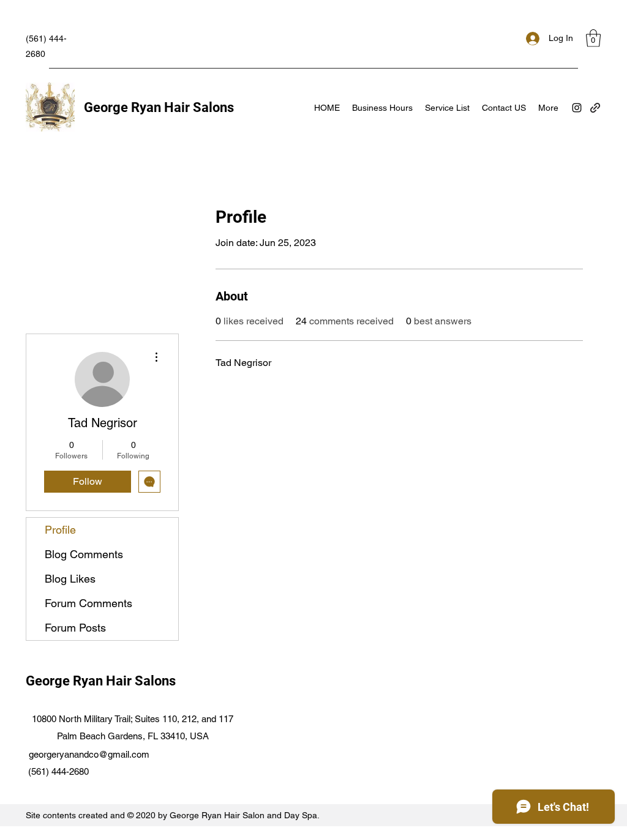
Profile (60, 529)
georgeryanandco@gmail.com (89, 754)
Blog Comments (84, 554)
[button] (593, 38)
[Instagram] (577, 108)
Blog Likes (70, 578)
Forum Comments (88, 603)
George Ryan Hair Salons (159, 107)
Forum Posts (75, 627)
